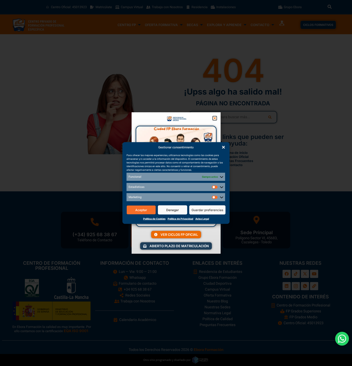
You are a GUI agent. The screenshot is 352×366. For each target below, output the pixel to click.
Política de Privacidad (180, 218)
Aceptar (141, 210)
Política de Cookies (154, 218)
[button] (223, 147)
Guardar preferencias (207, 210)
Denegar (172, 210)
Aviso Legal (202, 218)
